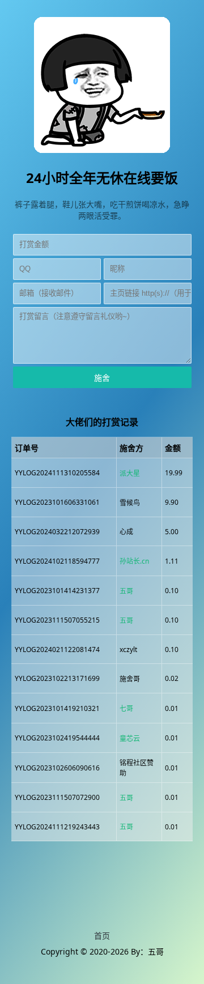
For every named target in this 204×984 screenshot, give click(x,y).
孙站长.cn (134, 561)
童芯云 (130, 738)
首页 (102, 935)
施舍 (102, 377)
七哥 (126, 708)
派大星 (130, 473)
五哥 (126, 591)
